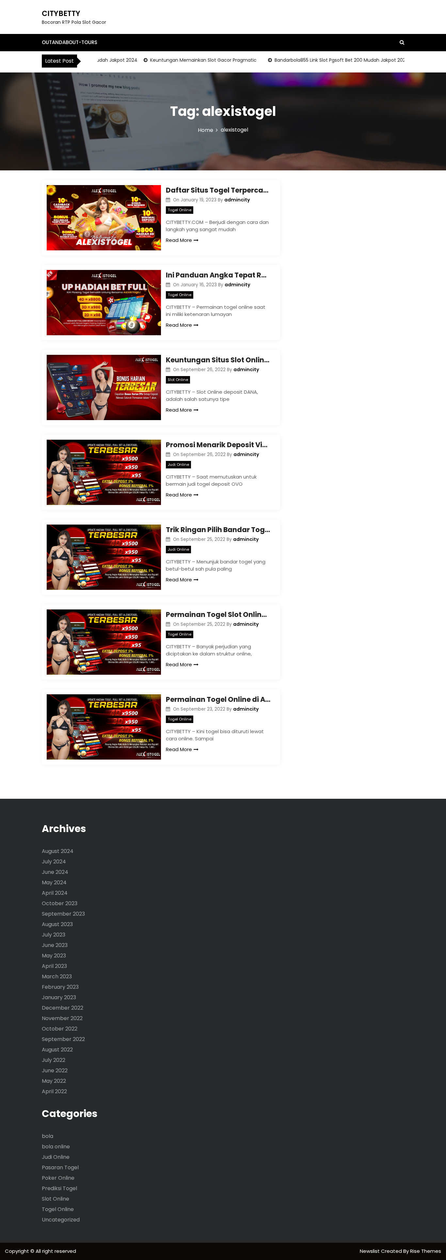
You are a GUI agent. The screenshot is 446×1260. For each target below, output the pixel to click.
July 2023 (53, 934)
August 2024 (57, 851)
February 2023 (60, 987)
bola (47, 1136)
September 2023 (63, 914)
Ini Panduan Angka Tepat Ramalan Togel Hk (218, 275)
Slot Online (178, 379)
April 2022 (54, 1091)
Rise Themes (425, 1251)
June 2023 (55, 945)
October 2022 (59, 1028)
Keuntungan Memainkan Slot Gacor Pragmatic (187, 60)
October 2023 (59, 903)
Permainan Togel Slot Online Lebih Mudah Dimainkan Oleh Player (218, 614)
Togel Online (179, 210)
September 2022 (63, 1039)
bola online (56, 1146)
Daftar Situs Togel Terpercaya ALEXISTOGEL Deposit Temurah (218, 190)
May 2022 (54, 1081)
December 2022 (62, 1008)
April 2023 (54, 966)
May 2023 (54, 955)
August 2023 (57, 924)
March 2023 (57, 976)
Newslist (370, 1251)
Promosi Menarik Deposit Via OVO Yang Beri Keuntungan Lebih (218, 444)
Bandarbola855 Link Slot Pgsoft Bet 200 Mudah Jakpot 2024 (325, 60)
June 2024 (55, 872)
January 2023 (59, 997)
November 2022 (62, 1018)
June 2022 (55, 1070)
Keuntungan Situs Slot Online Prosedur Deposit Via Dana (218, 360)
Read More (179, 240)
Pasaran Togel (60, 1167)
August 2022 (57, 1049)
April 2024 (55, 893)
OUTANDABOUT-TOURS (69, 42)
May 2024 (54, 882)
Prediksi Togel (59, 1188)
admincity (237, 200)
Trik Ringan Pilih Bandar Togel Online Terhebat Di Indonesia (218, 529)
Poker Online (58, 1178)
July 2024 (54, 861)
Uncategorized (61, 1219)
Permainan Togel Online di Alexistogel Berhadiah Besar (218, 699)
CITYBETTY (61, 13)
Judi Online (178, 464)
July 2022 (53, 1060)
